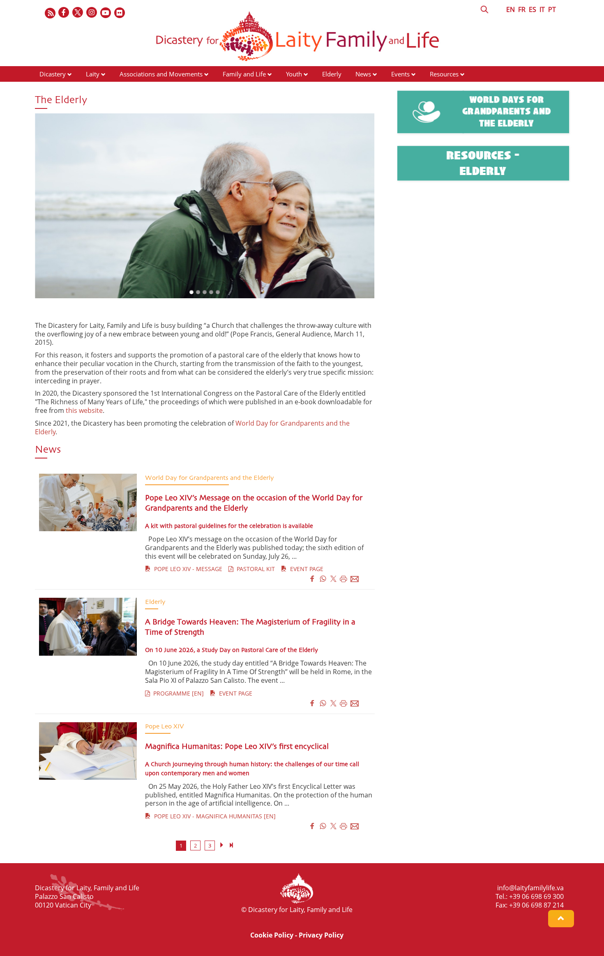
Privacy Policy (321, 935)
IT (542, 9)
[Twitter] (78, 13)
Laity (92, 74)
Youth (294, 74)
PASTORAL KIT (254, 569)
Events (400, 74)
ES (532, 9)
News (363, 74)
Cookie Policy (271, 935)
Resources (444, 74)
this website (84, 410)
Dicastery (52, 74)
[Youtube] (106, 13)
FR (522, 9)
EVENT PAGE (305, 569)
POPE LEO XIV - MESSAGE (186, 569)
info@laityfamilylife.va (530, 887)
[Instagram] (92, 13)
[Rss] (50, 13)
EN (510, 9)
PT (552, 9)
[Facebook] (64, 13)
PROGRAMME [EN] (177, 693)
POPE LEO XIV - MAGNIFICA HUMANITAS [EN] (213, 816)
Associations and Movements (161, 74)
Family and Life (244, 74)
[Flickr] (120, 13)
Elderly (331, 74)
